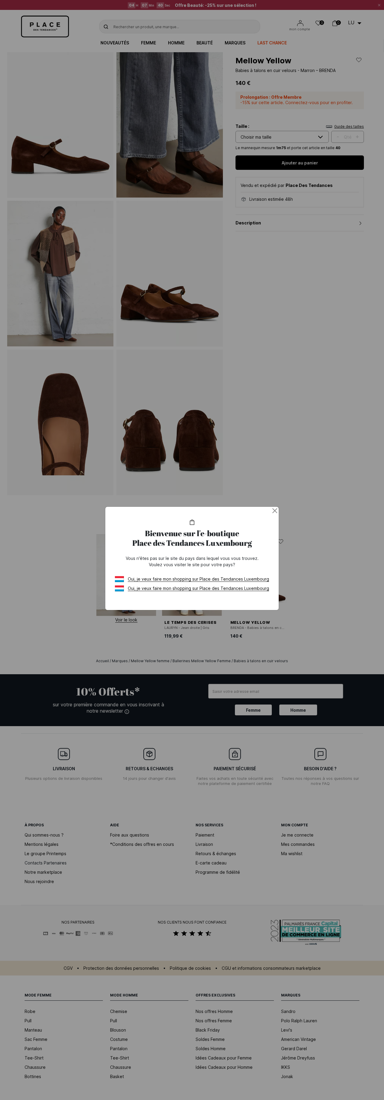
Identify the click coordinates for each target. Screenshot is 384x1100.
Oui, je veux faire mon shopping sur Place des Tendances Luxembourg (198, 579)
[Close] (275, 510)
